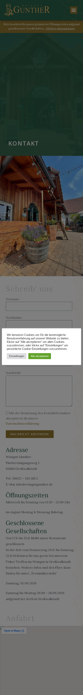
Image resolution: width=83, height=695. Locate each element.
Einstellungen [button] (16, 356)
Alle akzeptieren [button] (40, 356)
